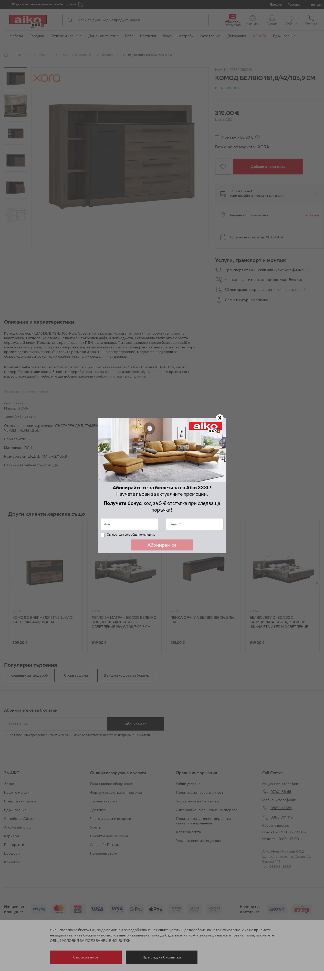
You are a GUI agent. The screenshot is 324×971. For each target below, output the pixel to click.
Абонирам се (162, 545)
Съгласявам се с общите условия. (131, 534)
